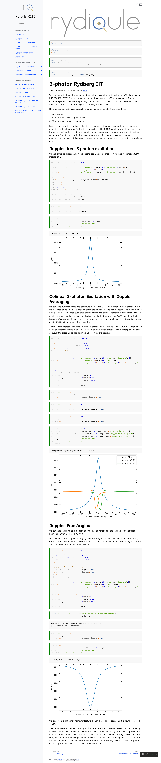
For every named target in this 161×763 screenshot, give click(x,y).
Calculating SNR (21, 92)
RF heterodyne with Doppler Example (26, 101)
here (85, 90)
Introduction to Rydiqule (25, 42)
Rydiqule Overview (22, 38)
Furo (77, 760)
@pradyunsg (70, 760)
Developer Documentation (25, 74)
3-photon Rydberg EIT (24, 84)
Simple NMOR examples (25, 96)
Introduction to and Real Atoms (27, 47)
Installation (19, 34)
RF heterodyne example (25, 106)
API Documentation (23, 70)
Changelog (19, 57)
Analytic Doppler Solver (24, 88)
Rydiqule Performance (24, 53)
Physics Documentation (24, 66)
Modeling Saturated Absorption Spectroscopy (28, 111)
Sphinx (59, 760)
